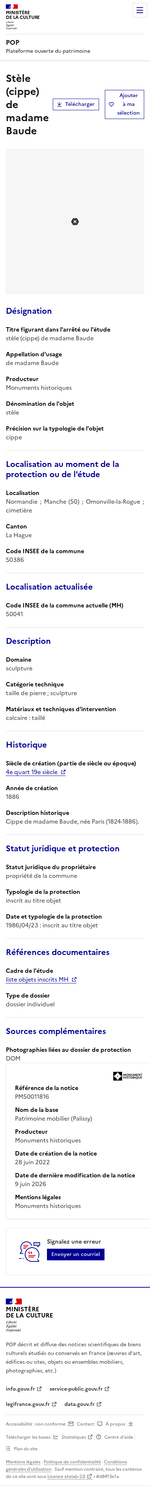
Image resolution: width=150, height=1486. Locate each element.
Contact (85, 1424)
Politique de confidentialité (72, 1462)
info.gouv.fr (20, 1389)
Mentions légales (23, 1462)
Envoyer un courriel (75, 1254)
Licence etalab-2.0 (66, 1476)
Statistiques (74, 1437)
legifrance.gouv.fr (28, 1404)
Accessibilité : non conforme (36, 1424)
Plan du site (26, 1449)
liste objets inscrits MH (37, 979)
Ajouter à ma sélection (128, 104)
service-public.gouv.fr (76, 1389)
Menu (140, 10)
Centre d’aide (118, 1437)
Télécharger (80, 104)
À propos (115, 1424)
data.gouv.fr (79, 1404)
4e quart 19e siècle (32, 772)
